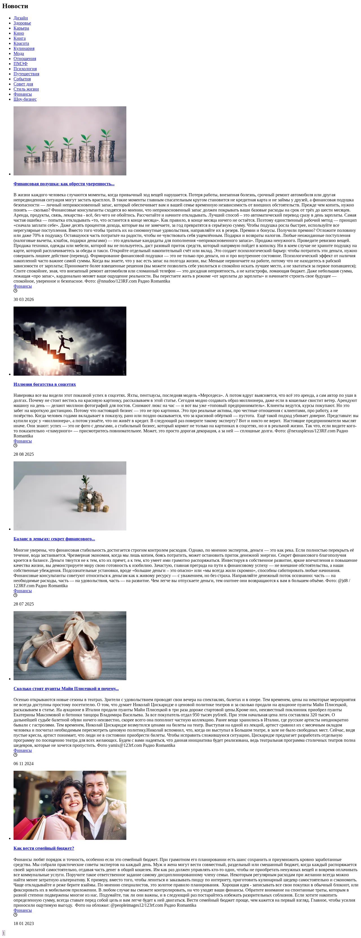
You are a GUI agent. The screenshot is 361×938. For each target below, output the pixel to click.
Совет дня (23, 84)
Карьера (21, 28)
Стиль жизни (26, 89)
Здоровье (22, 23)
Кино (19, 33)
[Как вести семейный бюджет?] (70, 838)
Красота (21, 43)
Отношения (25, 58)
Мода (19, 53)
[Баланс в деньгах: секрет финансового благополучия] (70, 529)
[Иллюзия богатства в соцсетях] (70, 374)
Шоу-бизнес (25, 99)
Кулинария (24, 48)
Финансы (23, 94)
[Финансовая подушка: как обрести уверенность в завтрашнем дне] (70, 173)
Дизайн (21, 18)
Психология (25, 68)
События (22, 78)
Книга (20, 38)
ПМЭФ (21, 63)
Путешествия (26, 73)
